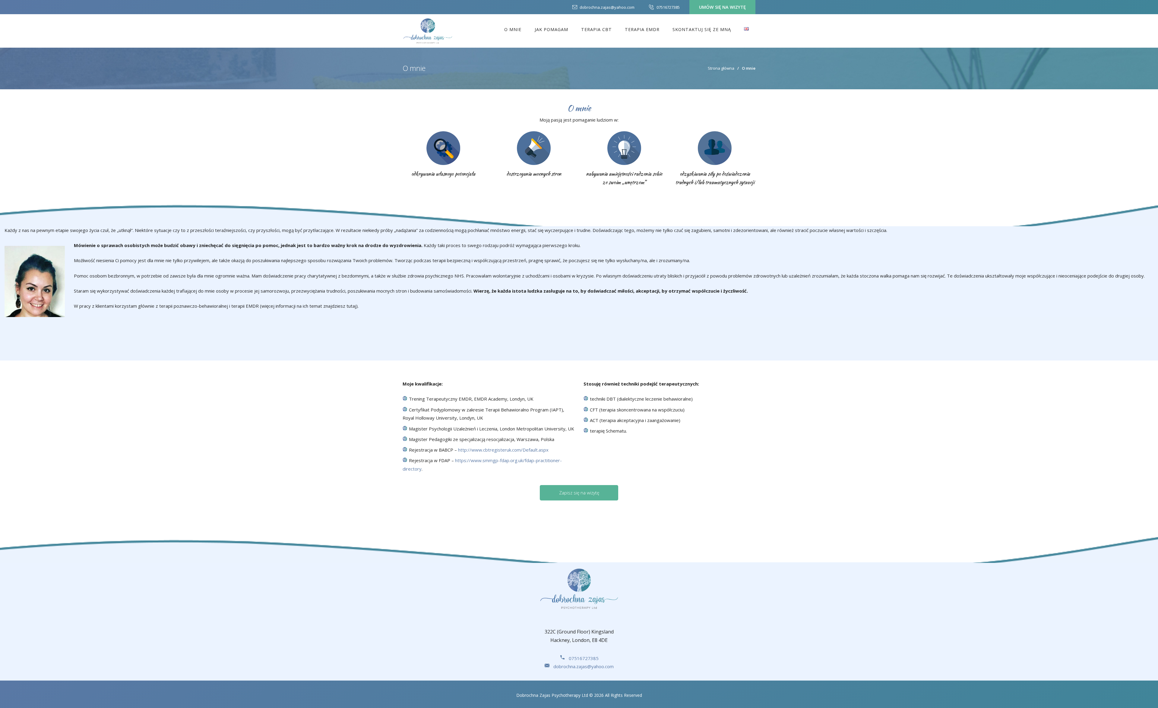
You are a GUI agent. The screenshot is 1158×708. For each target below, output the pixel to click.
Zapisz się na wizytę (579, 493)
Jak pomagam (551, 29)
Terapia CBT (596, 29)
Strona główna (721, 68)
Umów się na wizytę (722, 7)
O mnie (512, 29)
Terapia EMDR (642, 29)
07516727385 (668, 7)
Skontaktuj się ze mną (701, 29)
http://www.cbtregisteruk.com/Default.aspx (503, 450)
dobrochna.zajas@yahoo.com (607, 7)
